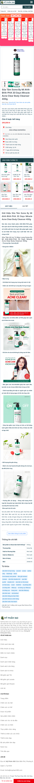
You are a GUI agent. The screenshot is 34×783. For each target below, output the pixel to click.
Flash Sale (5, 16)
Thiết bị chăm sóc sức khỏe (9, 734)
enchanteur (15, 593)
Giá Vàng (29, 776)
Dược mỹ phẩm (5, 712)
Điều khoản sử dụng (7, 648)
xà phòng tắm (27, 585)
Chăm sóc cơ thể (11, 11)
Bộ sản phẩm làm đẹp (7, 742)
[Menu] (31, 2)
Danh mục (3, 657)
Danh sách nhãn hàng (7, 662)
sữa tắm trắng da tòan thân (10, 596)
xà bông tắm (6, 587)
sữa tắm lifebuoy (24, 590)
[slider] (5, 84)
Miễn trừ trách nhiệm (7, 653)
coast (13, 585)
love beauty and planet (9, 576)
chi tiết (25, 206)
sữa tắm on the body (22, 582)
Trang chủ (3, 11)
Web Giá (2, 778)
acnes (24, 571)
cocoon (18, 571)
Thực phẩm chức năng (8, 729)
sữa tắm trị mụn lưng (8, 571)
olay (3, 573)
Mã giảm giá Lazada (7, 679)
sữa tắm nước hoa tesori (9, 601)
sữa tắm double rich (14, 579)
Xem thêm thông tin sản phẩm (17, 533)
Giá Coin (8, 778)
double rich (11, 582)
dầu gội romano (22, 576)
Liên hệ (2, 688)
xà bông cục (6, 590)
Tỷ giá (12, 776)
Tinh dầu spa (4, 751)
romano (4, 579)
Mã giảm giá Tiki (6, 675)
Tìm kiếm (27, 7)
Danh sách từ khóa (6, 671)
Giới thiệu (8, 206)
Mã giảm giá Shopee (7, 684)
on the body (6, 585)
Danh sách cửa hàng (7, 666)
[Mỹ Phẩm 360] (9, 618)
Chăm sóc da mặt (6, 703)
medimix (18, 585)
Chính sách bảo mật (7, 644)
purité (4, 582)
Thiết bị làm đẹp (6, 738)
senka (29, 571)
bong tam (14, 590)
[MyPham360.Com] (10, 2)
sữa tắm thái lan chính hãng (10, 599)
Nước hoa (3, 747)
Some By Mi (12, 102)
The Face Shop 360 (20, 776)
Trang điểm (4, 698)
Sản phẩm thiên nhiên (7, 716)
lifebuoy (14, 587)
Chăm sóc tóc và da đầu (8, 720)
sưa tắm (24, 579)
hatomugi (9, 573)
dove (15, 573)
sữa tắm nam (6, 593)
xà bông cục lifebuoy (24, 587)
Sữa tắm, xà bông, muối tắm (25, 11)
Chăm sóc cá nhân (6, 725)
